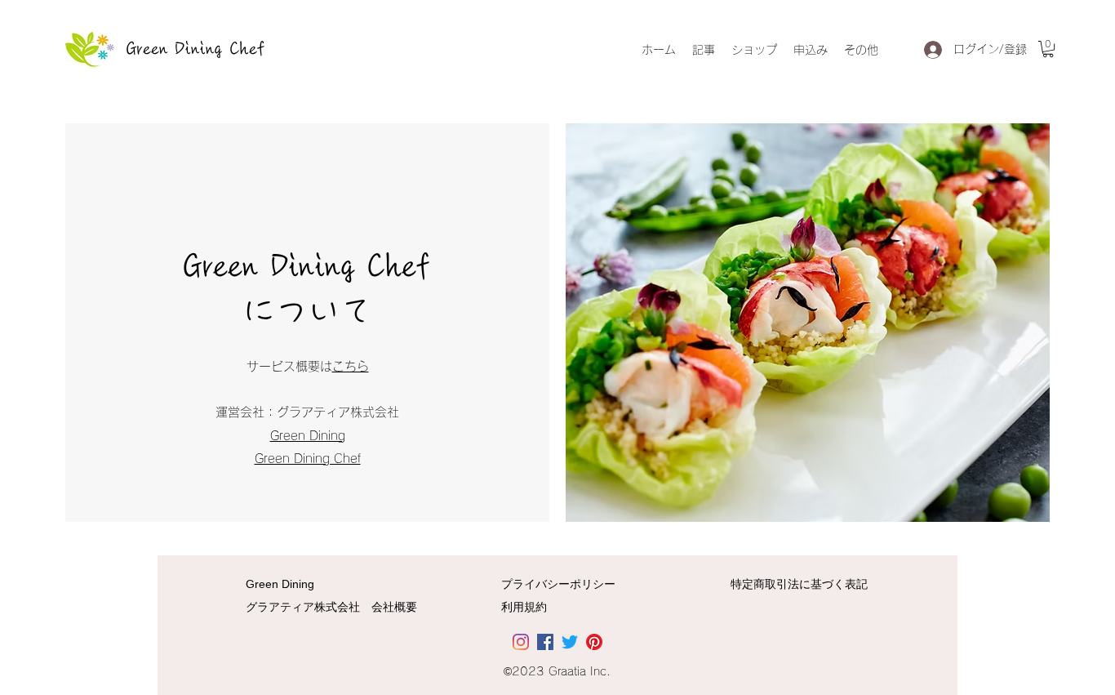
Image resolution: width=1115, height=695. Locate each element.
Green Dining (307, 436)
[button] (1048, 49)
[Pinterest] (594, 642)
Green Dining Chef (196, 49)
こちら (350, 366)
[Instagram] (521, 642)
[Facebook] (545, 642)
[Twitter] (570, 642)
